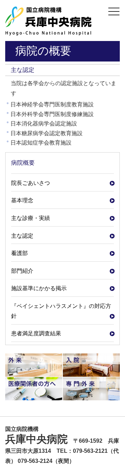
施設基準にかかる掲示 (39, 288)
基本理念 (22, 200)
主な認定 (22, 236)
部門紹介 (22, 271)
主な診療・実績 (30, 218)
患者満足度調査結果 (36, 333)
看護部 (19, 253)
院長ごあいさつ (30, 183)
